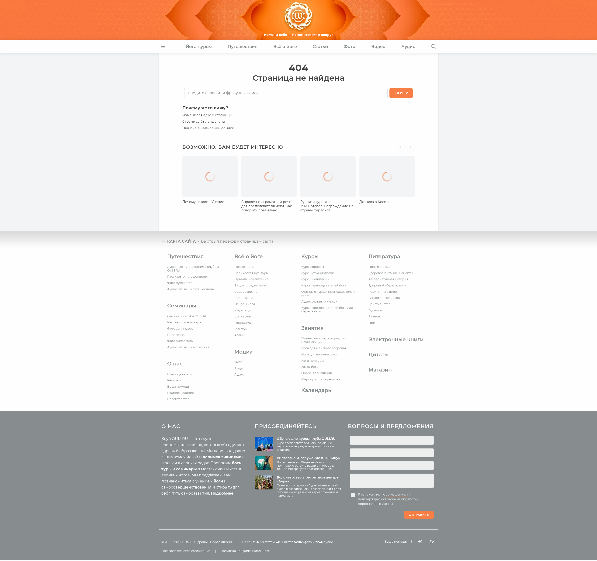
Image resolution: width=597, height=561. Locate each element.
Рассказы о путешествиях (187, 276)
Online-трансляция (316, 373)
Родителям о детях (383, 291)
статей (266, 542)
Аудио (239, 374)
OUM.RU (188, 542)
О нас (175, 364)
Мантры (240, 329)
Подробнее (222, 493)
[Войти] (420, 541)
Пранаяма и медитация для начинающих (323, 340)
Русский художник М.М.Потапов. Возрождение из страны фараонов (326, 206)
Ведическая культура (251, 273)
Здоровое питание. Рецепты (390, 273)
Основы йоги (244, 304)
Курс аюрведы (312, 266)
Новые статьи (245, 266)
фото (303, 542)
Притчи (374, 322)
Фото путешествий (182, 283)
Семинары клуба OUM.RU (187, 316)
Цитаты (378, 354)
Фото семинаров (180, 328)
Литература (384, 256)
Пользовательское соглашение (186, 551)
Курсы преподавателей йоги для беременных (327, 309)
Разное (374, 316)
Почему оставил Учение (203, 202)
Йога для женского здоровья (323, 348)
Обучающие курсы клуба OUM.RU (306, 439)
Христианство (379, 304)
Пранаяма (242, 322)
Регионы (174, 380)
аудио (324, 542)
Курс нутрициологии (317, 273)
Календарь (316, 390)
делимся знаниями (222, 457)
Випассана (176, 335)
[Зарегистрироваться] (432, 541)
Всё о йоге (248, 256)
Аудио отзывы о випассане (188, 347)
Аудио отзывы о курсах (319, 301)
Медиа (243, 352)
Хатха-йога (309, 366)
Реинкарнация (246, 297)
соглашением (397, 494)
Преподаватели (179, 374)
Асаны (239, 335)
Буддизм (375, 310)
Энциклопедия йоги (250, 285)
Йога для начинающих (319, 354)
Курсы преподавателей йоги (324, 285)
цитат (284, 542)
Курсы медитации (315, 279)
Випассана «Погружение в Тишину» (308, 458)
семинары (186, 469)
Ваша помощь (178, 386)
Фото (238, 362)
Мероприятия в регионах (321, 379)
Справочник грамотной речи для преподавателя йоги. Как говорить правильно (266, 206)
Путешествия (185, 256)
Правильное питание (251, 279)
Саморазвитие (245, 291)
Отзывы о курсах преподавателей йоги (328, 293)
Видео (239, 368)
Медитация (243, 310)
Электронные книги (395, 339)
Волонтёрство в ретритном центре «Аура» (308, 479)
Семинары (181, 306)
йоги (218, 481)
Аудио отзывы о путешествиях (191, 289)
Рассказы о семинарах (185, 322)
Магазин (380, 370)
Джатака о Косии (374, 202)
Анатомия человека (384, 297)
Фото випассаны (180, 341)
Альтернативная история (388, 279)
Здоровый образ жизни (387, 285)
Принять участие (180, 393)
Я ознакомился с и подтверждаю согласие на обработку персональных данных (388, 499)
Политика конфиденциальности (245, 551)
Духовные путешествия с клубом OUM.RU (193, 268)
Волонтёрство (178, 399)
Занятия (312, 328)
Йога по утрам (312, 360)
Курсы (310, 256)
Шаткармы (242, 316)
